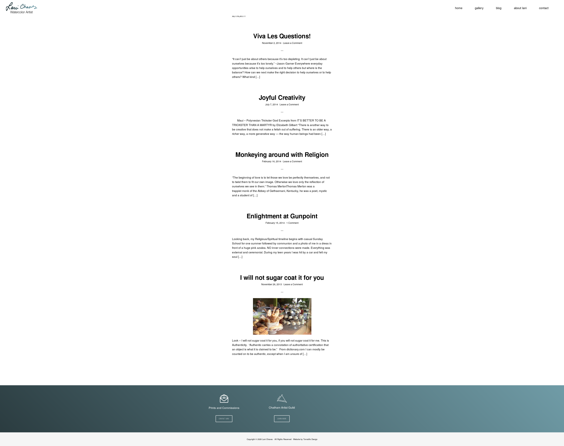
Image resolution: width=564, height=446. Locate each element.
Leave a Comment (292, 43)
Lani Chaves (21, 8)
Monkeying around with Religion (282, 154)
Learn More (281, 418)
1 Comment (292, 222)
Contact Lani (224, 418)
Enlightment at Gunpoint (282, 215)
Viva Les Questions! (282, 35)
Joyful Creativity (282, 97)
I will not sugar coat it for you (282, 277)
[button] (556, 6)
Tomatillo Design (310, 439)
